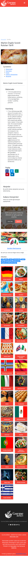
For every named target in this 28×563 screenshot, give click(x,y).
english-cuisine (16, 261)
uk (2, 259)
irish (2, 261)
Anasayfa (3, 39)
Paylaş (7, 73)
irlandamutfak (8, 261)
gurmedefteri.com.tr (21, 553)
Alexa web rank (14, 536)
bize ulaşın (14, 546)
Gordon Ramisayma (14, 248)
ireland (23, 259)
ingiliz (10, 259)
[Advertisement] (14, 22)
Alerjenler (8, 76)
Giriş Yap (10, 221)
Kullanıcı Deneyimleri (12, 74)
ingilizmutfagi (17, 259)
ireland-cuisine (4, 263)
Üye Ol (18, 221)
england (6, 259)
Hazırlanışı (9, 71)
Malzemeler (9, 69)
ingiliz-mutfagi (13, 263)
